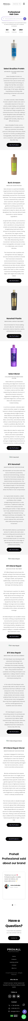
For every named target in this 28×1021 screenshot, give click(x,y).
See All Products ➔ (14, 839)
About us (14, 968)
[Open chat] (23, 1004)
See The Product (14, 145)
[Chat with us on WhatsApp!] (23, 1016)
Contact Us (14, 938)
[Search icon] (3, 18)
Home (14, 956)
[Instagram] (9, 996)
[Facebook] (14, 996)
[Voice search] (24, 18)
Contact (14, 965)
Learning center (14, 962)
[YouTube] (18, 996)
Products (14, 959)
